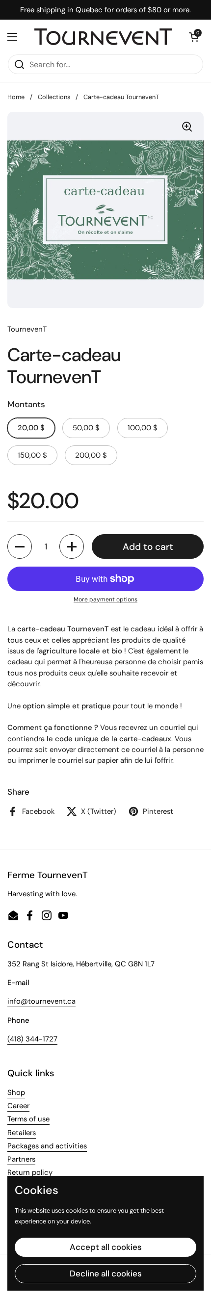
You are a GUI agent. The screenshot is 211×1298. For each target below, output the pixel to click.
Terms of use (28, 1119)
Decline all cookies (106, 1273)
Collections (54, 97)
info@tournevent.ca (41, 1001)
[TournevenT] (103, 37)
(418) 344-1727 (32, 1039)
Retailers (21, 1133)
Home (16, 97)
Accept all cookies (106, 1247)
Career (18, 1106)
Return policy (30, 1172)
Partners (21, 1159)
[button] (194, 37)
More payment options (105, 599)
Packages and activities (47, 1146)
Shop (16, 1092)
